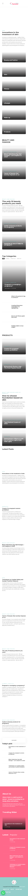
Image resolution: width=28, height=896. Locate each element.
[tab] (5, 835)
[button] (3, 893)
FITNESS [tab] (7, 258)
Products (7, 346)
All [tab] (3, 258)
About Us (6, 889)
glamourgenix (7, 288)
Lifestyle (13, 282)
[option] (14, 29)
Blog (12, 889)
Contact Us (6, 892)
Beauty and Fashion (10, 151)
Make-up (17, 392)
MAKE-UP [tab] (19, 258)
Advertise (19, 889)
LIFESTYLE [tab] (13, 258)
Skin (3, 30)
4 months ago (13, 288)
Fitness (7, 282)
